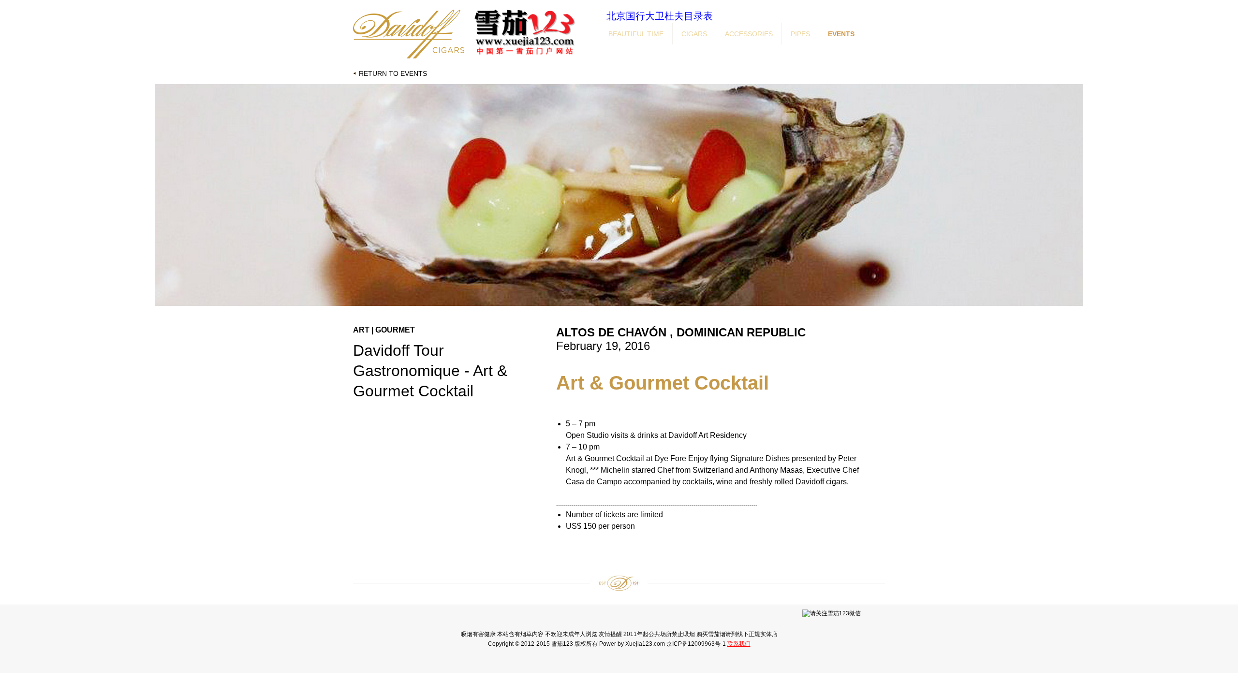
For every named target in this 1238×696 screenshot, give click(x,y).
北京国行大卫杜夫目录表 (659, 16)
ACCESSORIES (749, 34)
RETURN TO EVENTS (393, 73)
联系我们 (739, 643)
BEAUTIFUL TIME (635, 34)
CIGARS (694, 34)
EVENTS (841, 34)
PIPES (800, 34)
